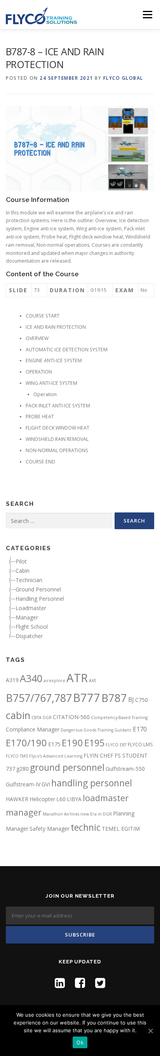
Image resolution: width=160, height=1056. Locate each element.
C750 (141, 699)
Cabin (23, 570)
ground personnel (67, 767)
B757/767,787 (39, 698)
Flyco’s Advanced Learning (55, 756)
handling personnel (91, 783)
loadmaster (106, 797)
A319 (12, 680)
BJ (131, 699)
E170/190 (26, 743)
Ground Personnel (38, 589)
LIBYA (74, 799)
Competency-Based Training (119, 717)
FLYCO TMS (17, 756)
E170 (140, 729)
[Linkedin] (60, 983)
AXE (92, 680)
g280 (22, 768)
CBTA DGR (41, 717)
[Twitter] (100, 983)
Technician (29, 580)
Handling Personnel (40, 598)
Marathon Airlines (61, 814)
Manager (27, 617)
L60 (61, 799)
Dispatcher (29, 636)
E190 (72, 743)
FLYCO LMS (140, 744)
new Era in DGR (96, 814)
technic (86, 827)
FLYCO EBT (116, 744)
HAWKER (17, 799)
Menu (147, 14)
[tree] (80, 599)
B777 (86, 697)
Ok (80, 1042)
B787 (114, 698)
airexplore (54, 680)
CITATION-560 (71, 717)
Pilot (21, 561)
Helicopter (42, 799)
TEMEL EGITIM (121, 828)
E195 (94, 743)
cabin (18, 715)
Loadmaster (31, 608)
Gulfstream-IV (23, 784)
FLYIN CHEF (98, 755)
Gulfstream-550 (125, 768)
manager (24, 812)
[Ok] (150, 1031)
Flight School (32, 626)
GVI (46, 784)
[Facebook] (80, 983)
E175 (54, 744)
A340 (31, 678)
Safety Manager (50, 828)
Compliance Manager (32, 729)
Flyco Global (123, 78)
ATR (77, 678)
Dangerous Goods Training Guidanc (96, 730)
